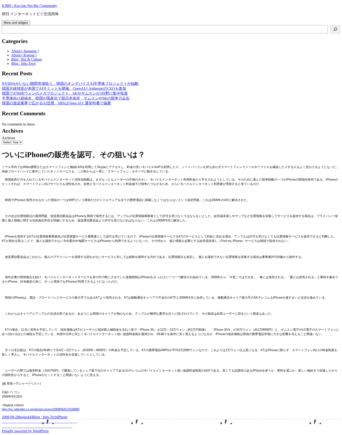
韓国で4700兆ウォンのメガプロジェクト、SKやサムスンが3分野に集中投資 (65, 93)
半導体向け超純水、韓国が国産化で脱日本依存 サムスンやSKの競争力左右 (66, 98)
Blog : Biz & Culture (26, 59)
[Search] (335, 29)
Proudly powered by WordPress (25, 431)
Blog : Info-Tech (23, 64)
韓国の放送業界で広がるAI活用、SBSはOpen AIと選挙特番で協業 (56, 103)
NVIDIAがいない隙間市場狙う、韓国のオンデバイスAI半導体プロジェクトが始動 (70, 84)
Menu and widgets (16, 22)
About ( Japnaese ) (25, 51)
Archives (8, 138)
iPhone (62, 417)
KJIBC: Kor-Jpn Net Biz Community (29, 6)
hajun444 (26, 417)
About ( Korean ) (24, 55)
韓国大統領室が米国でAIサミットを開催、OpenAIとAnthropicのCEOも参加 (64, 88)
